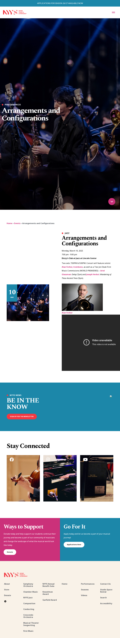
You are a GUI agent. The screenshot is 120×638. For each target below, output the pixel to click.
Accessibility (106, 603)
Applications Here (74, 544)
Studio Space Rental (106, 590)
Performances (87, 584)
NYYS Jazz (28, 597)
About (7, 584)
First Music (28, 631)
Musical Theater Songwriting (31, 624)
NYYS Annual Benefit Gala (48, 585)
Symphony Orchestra (28, 585)
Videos (84, 595)
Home (9, 223)
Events (17, 223)
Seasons (85, 589)
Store (6, 589)
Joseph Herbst (92, 274)
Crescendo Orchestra (28, 616)
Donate (10, 552)
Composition (29, 603)
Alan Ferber (67, 312)
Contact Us (105, 584)
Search (103, 597)
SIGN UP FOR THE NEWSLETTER (22, 416)
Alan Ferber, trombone (72, 267)
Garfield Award (50, 600)
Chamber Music (30, 592)
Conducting (28, 609)
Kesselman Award (48, 593)
